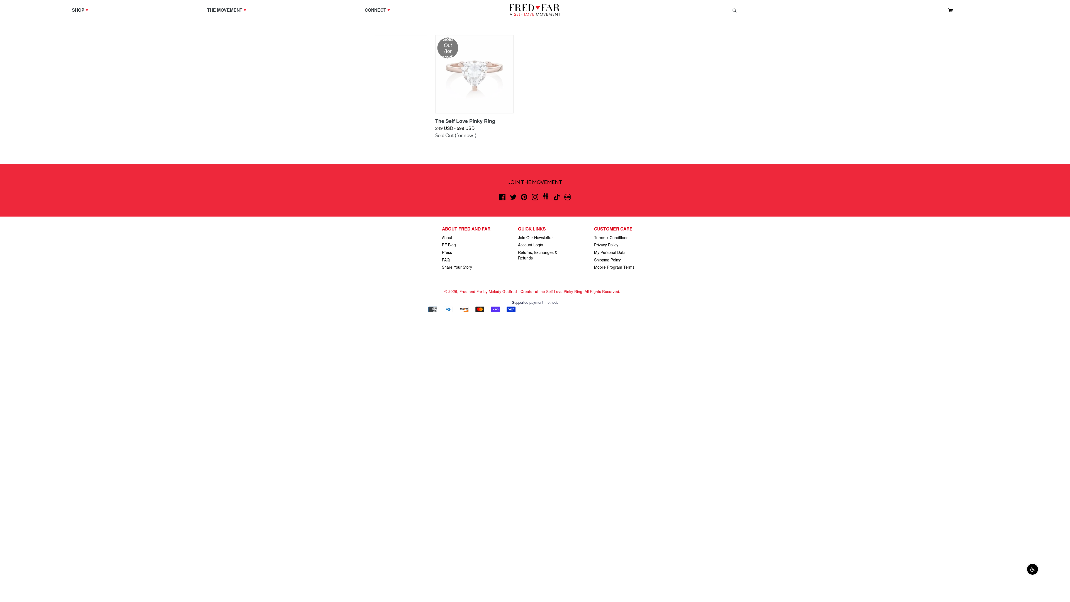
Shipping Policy (607, 260)
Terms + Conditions (611, 237)
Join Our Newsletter (535, 237)
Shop (81, 9)
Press (447, 252)
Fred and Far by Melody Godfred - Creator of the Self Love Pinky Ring (520, 291)
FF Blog (449, 244)
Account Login (530, 244)
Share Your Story (457, 267)
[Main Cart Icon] (948, 10)
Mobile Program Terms (614, 267)
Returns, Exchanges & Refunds (537, 255)
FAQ (446, 260)
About (447, 237)
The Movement (228, 9)
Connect (379, 9)
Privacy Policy (606, 244)
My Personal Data (610, 252)
